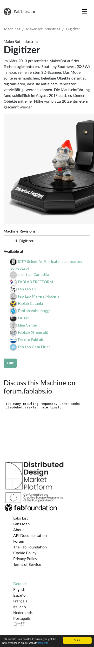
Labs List (20, 518)
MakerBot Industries (43, 29)
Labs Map (21, 524)
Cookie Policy (24, 553)
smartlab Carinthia (33, 275)
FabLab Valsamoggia (35, 311)
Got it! (77, 640)
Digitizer (73, 29)
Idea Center (27, 325)
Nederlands (23, 613)
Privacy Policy (25, 559)
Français (20, 601)
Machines (12, 29)
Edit (10, 363)
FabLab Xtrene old (33, 332)
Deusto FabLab (30, 340)
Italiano (19, 607)
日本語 (19, 624)
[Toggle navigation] (84, 11)
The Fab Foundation (30, 547)
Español (20, 595)
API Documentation (30, 536)
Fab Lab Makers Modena (38, 296)
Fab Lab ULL (28, 289)
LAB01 (23, 318)
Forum (18, 541)
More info (43, 643)
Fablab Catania (30, 304)
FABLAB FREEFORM (35, 282)
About (18, 530)
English (19, 590)
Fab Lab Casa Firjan (34, 347)
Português (22, 618)
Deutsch (20, 584)
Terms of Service (27, 565)
